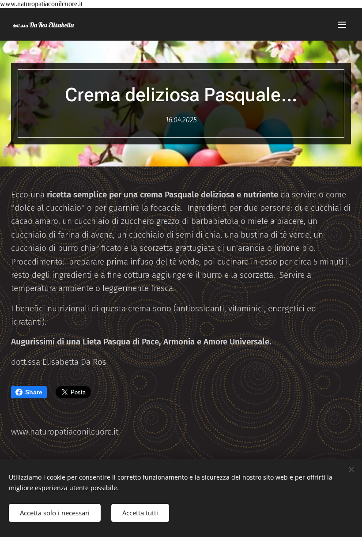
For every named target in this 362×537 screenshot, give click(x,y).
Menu (342, 24)
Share (33, 392)
